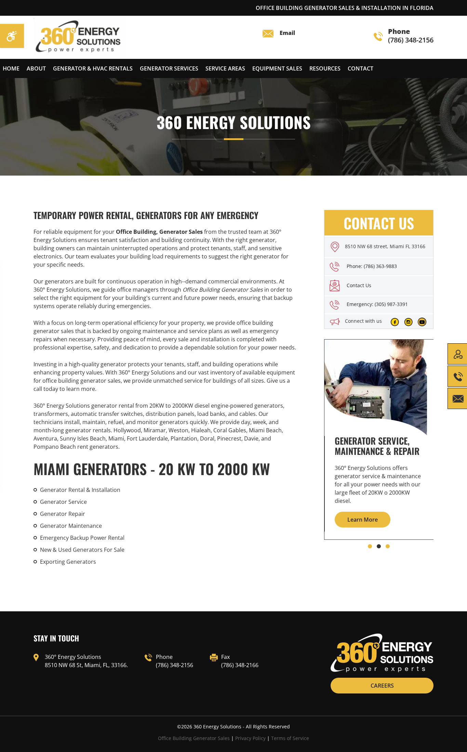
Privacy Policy (250, 738)
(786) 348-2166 (239, 665)
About (36, 68)
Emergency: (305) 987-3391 (377, 304)
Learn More (362, 519)
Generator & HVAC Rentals (93, 68)
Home (11, 68)
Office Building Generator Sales (194, 738)
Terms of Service (290, 738)
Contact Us (359, 285)
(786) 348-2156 (410, 36)
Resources (325, 68)
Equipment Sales (277, 68)
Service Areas (225, 68)
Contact (360, 68)
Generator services (169, 68)
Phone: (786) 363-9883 (372, 266)
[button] (370, 546)
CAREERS (382, 685)
